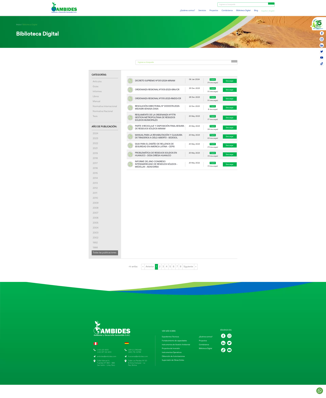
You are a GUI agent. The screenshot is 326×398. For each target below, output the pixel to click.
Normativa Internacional (105, 107)
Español (264, 11)
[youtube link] (229, 350)
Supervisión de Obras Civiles (173, 360)
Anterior (150, 267)
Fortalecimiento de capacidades (174, 341)
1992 (95, 243)
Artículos (97, 82)
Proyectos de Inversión (171, 348)
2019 (95, 153)
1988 (95, 248)
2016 (95, 168)
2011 (95, 193)
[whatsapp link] (320, 391)
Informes (97, 92)
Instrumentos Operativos (171, 352)
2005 (95, 223)
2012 (95, 188)
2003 (95, 233)
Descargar (229, 81)
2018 (95, 158)
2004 (95, 228)
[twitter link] (229, 343)
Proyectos (213, 10)
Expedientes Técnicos (170, 337)
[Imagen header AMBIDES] (64, 8)
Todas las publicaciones (104, 253)
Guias (95, 87)
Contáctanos (227, 10)
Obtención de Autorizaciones (173, 356)
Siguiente (188, 267)
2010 (95, 198)
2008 (95, 208)
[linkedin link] (223, 343)
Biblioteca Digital (243, 10)
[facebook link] (223, 336)
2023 (95, 139)
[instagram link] (229, 336)
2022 (95, 144)
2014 (95, 178)
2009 (95, 203)
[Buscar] (271, 3)
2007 (95, 213)
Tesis (95, 116)
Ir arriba (133, 267)
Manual (96, 102)
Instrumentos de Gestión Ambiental (176, 345)
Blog (256, 10)
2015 (95, 173)
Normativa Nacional (103, 111)
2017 (95, 163)
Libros (96, 97)
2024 (95, 134)
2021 (95, 149)
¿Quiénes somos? (187, 10)
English (272, 11)
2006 (95, 218)
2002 (95, 238)
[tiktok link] (223, 350)
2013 (95, 183)
